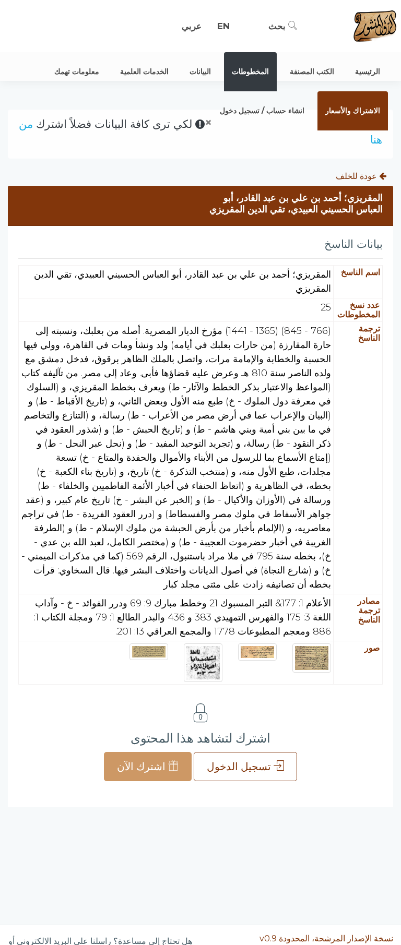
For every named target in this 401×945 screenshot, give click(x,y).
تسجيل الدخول (240, 766)
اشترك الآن (142, 766)
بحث (278, 26)
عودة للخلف (357, 176)
